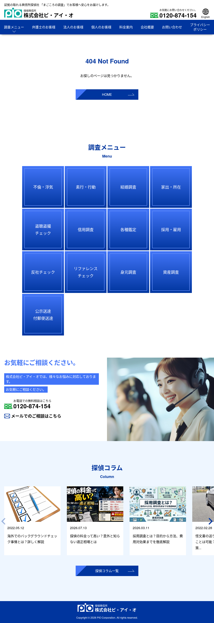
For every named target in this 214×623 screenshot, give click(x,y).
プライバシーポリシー (200, 27)
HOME (107, 94)
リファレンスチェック (86, 272)
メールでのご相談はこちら (36, 416)
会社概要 (147, 27)
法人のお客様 (73, 27)
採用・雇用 (171, 229)
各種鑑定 (128, 229)
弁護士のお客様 (43, 27)
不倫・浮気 (43, 187)
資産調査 (171, 272)
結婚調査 (128, 187)
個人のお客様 (101, 27)
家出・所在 (171, 187)
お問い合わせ (172, 27)
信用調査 (86, 229)
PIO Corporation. (106, 617)
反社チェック (43, 272)
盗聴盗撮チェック (43, 229)
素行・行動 (86, 187)
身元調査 (128, 272)
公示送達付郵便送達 (43, 314)
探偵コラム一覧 (107, 570)
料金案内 (126, 27)
